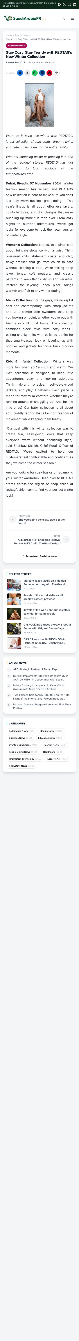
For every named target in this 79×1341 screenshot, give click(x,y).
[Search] (63, 18)
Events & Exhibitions (23, 744)
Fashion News (22, 35)
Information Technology (25, 758)
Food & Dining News (23, 751)
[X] (64, 4)
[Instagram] (69, 4)
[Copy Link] (57, 73)
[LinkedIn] (74, 4)
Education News (50, 738)
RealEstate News (21, 765)
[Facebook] (59, 4)
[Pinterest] (49, 73)
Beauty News (51, 731)
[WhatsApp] (35, 73)
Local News (57, 758)
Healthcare (52, 751)
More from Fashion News (42, 556)
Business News (20, 738)
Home (9, 35)
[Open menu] (72, 18)
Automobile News (21, 731)
